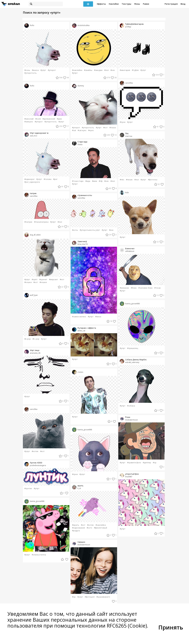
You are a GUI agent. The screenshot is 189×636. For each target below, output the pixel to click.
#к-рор (27, 339)
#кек (112, 70)
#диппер (147, 463)
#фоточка (152, 180)
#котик (35, 451)
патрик (33, 193)
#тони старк (78, 181)
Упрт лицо (34, 350)
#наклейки (77, 70)
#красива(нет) (103, 597)
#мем (94, 181)
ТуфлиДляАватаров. (134, 24)
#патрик (28, 222)
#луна (75, 474)
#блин (134, 288)
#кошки (43, 282)
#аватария (125, 70)
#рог (55, 179)
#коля (38, 119)
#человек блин (145, 288)
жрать (80, 486)
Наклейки (114, 4)
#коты (75, 230)
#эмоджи (98, 70)
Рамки (146, 4)
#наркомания (78, 528)
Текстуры (126, 4)
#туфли (135, 70)
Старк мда (82, 142)
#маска (35, 70)
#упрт (43, 70)
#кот (62, 279)
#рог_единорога (32, 182)
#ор (74, 597)
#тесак (157, 288)
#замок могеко (79, 317)
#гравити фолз (134, 463)
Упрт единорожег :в (39, 133)
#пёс (122, 180)
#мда (87, 181)
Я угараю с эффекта (87, 328)
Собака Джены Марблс (136, 360)
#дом (59, 119)
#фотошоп (90, 597)
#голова (47, 179)
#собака (131, 406)
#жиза (98, 317)
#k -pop (35, 339)
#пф (100, 181)
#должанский (49, 119)
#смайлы (88, 70)
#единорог (29, 179)
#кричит (43, 279)
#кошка (28, 282)
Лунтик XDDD (36, 463)
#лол (60, 222)
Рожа (127, 417)
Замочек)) (82, 241)
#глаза (112, 128)
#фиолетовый (100, 528)
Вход (183, 4)
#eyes (91, 130)
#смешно (28, 122)
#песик (129, 180)
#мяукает (53, 279)
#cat (74, 130)
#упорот (52, 70)
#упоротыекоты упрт (90, 230)
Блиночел (129, 249)
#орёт (35, 279)
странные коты (85, 195)
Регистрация (171, 4)
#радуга (76, 531)
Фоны (137, 4)
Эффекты (101, 4)
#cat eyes (82, 130)
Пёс (127, 133)
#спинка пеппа (39, 555)
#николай (29, 119)
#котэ (89, 528)
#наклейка (101, 525)
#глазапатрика (41, 222)
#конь (27, 70)
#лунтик (28, 488)
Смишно (81, 542)
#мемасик (124, 288)
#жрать (75, 525)
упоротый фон (132, 474)
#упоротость (30, 73)
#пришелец (132, 348)
